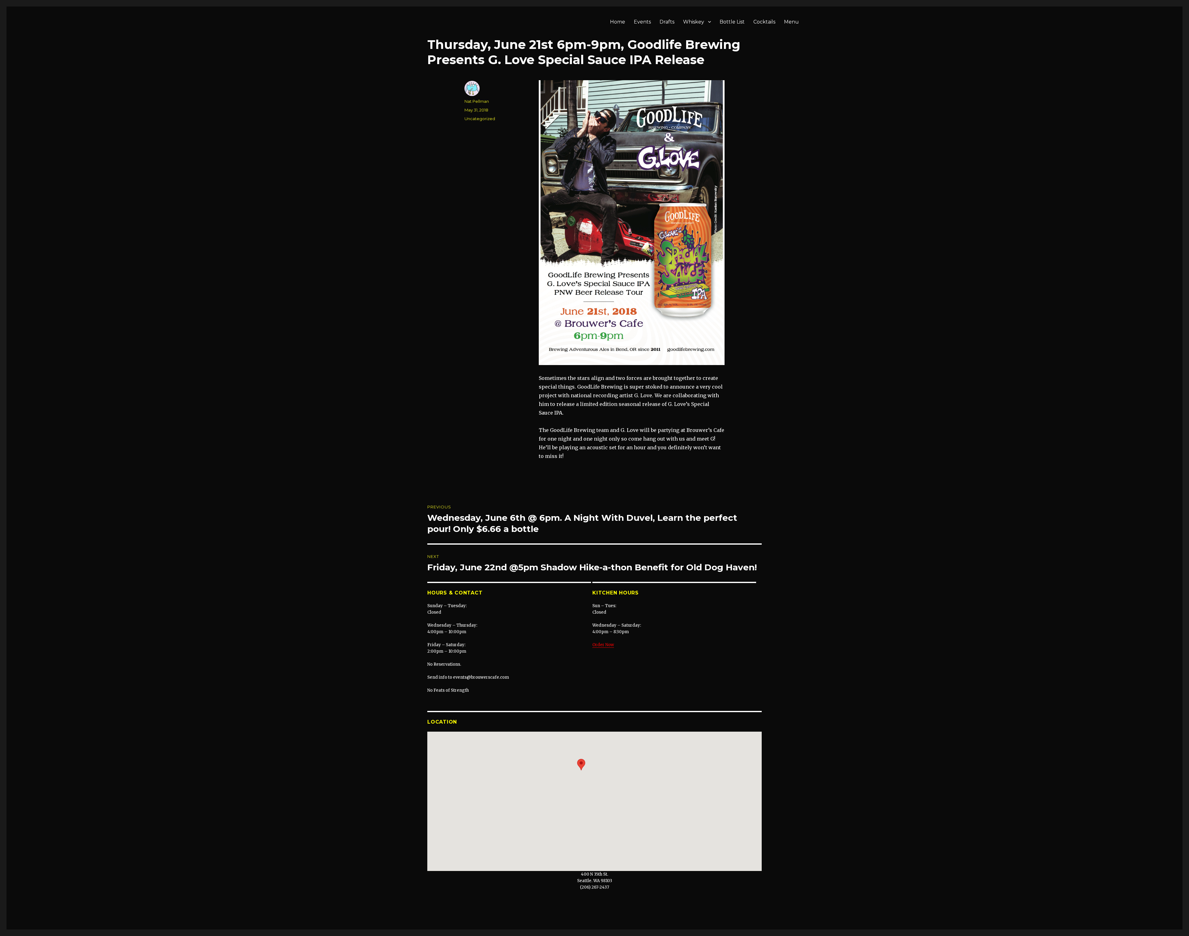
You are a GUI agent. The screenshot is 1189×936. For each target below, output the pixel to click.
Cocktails (764, 22)
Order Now (603, 644)
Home (617, 22)
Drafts (667, 22)
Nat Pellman (476, 101)
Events (642, 22)
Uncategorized (479, 118)
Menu (791, 22)
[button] (581, 764)
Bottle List (732, 22)
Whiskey (693, 22)
